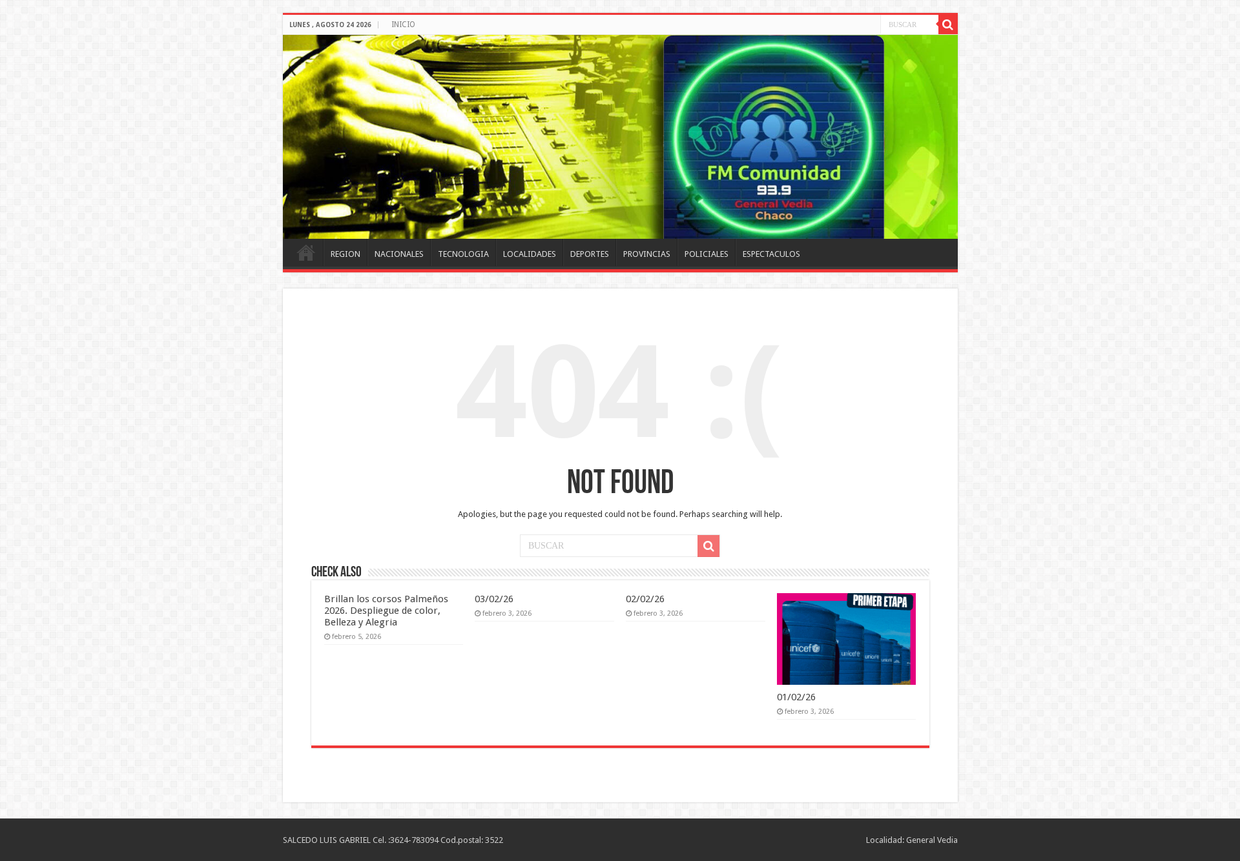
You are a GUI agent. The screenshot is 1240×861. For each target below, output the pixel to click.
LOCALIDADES (529, 254)
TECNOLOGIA (463, 254)
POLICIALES (706, 254)
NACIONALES (399, 254)
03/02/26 (494, 599)
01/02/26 (796, 697)
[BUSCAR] (948, 24)
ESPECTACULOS (771, 254)
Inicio (306, 252)
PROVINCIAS (646, 254)
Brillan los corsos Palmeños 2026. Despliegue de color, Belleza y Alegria (386, 610)
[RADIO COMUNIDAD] (620, 137)
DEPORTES (589, 254)
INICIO (403, 24)
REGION (345, 254)
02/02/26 (645, 599)
